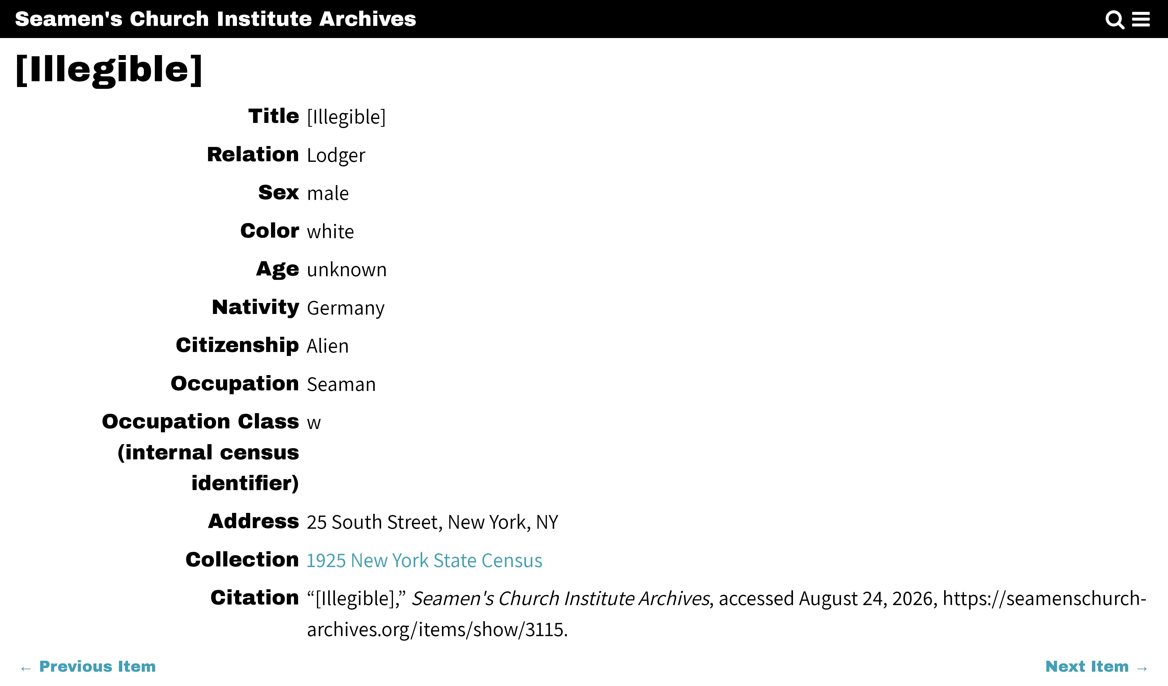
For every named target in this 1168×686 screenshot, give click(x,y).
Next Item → (1097, 666)
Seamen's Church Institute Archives (215, 19)
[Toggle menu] (1140, 19)
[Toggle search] (1115, 19)
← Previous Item (87, 666)
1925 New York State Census (425, 559)
